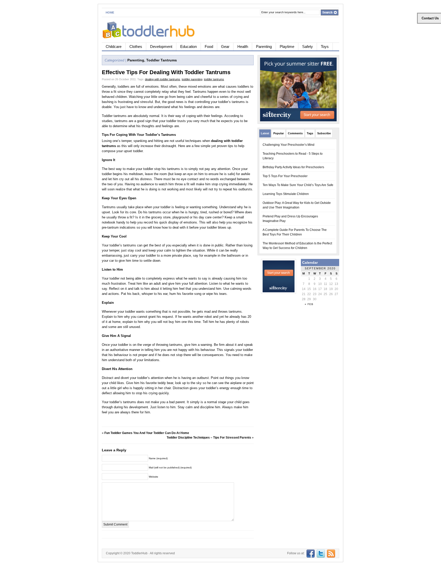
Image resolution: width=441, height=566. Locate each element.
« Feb (309, 304)
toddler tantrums (214, 79)
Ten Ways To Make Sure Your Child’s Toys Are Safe (298, 185)
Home (110, 12)
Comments (295, 133)
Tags (310, 133)
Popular (278, 133)
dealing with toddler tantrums (162, 79)
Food (209, 46)
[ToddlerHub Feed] (330, 553)
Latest (265, 133)
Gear (225, 46)
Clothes (135, 46)
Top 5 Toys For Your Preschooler (285, 176)
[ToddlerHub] (151, 29)
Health (242, 46)
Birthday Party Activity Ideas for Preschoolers (293, 167)
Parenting (264, 46)
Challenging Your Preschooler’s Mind (288, 145)
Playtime (287, 46)
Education (188, 46)
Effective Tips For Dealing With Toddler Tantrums (166, 72)
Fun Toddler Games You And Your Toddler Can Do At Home (146, 433)
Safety (307, 46)
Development (161, 46)
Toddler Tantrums (161, 60)
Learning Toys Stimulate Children (286, 194)
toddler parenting (192, 79)
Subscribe (324, 133)
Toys (325, 46)
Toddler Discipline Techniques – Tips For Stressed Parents (209, 437)
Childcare (113, 46)
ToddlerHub (139, 553)
